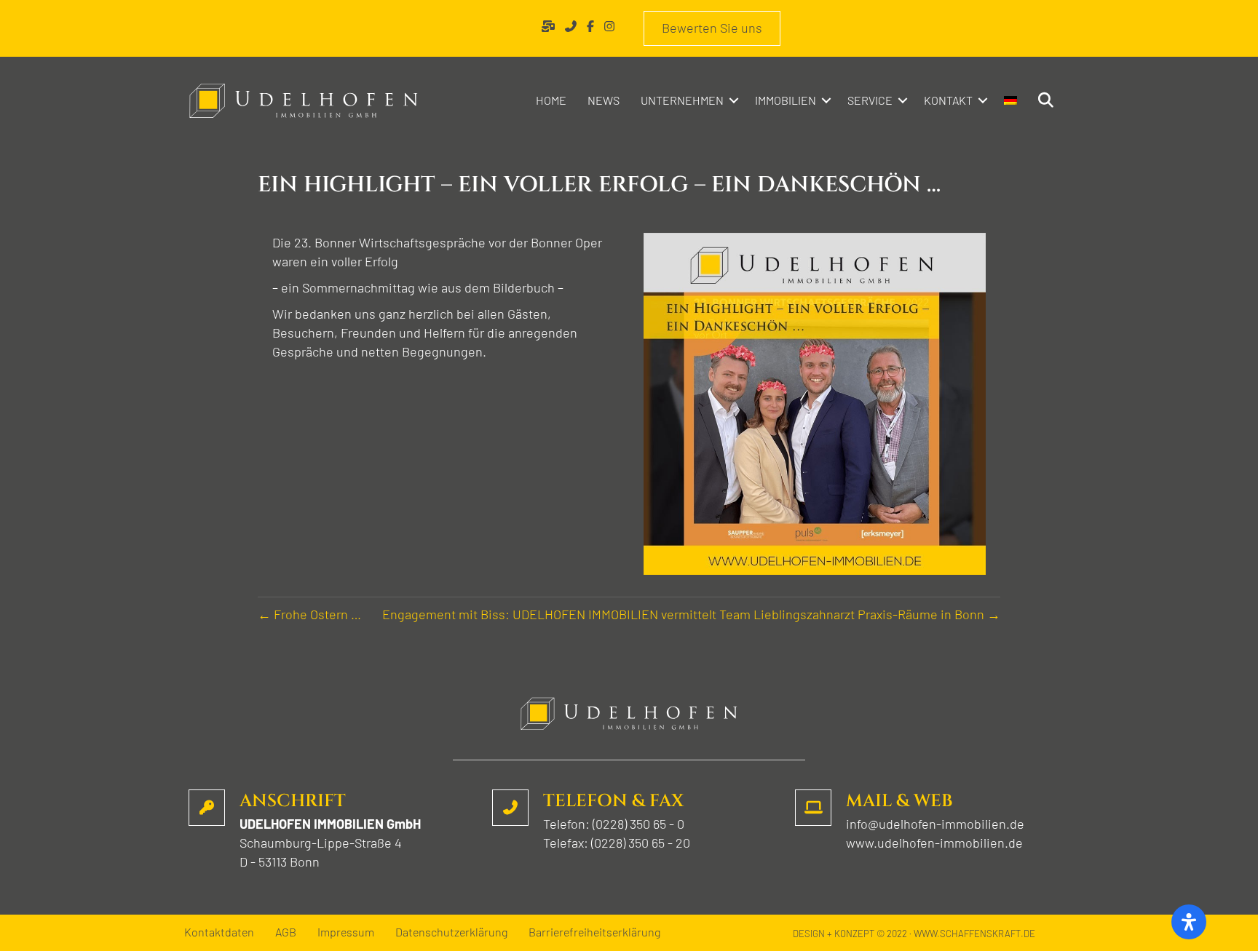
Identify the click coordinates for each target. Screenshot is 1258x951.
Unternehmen (682, 100)
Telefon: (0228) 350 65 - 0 (613, 824)
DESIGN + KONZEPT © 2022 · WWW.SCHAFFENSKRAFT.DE (914, 933)
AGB (285, 932)
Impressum (345, 932)
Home (551, 100)
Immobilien (785, 100)
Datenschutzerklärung (451, 932)
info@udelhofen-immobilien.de (935, 824)
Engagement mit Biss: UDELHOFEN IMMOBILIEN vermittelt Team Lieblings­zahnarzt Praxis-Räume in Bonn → (691, 614)
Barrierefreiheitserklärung (594, 932)
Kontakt (948, 100)
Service (870, 100)
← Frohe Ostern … (309, 614)
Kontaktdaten (219, 932)
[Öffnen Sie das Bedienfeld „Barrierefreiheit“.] (1188, 921)
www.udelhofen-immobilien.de (934, 843)
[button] (734, 100)
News (604, 100)
